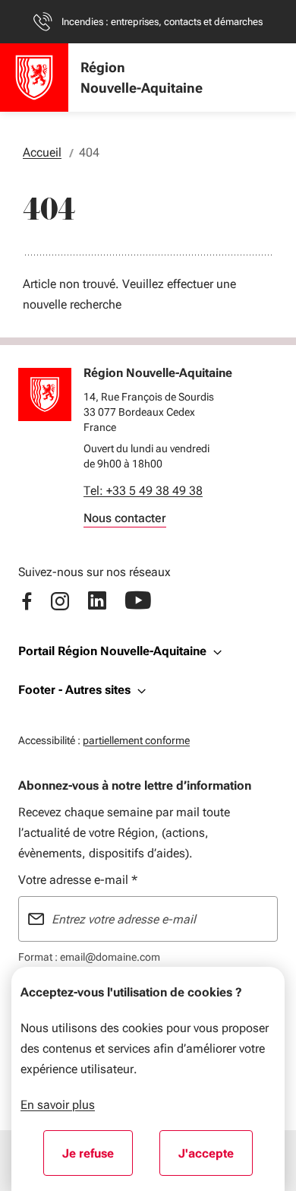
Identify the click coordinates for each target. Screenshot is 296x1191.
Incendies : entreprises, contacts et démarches (162, 21)
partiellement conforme (136, 739)
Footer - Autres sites (74, 690)
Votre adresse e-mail (77, 880)
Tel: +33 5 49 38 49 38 (143, 490)
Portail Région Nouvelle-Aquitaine (112, 651)
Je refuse (97, 1158)
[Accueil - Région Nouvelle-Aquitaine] (34, 77)
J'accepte (215, 1158)
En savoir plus (57, 1105)
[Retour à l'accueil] (44, 394)
